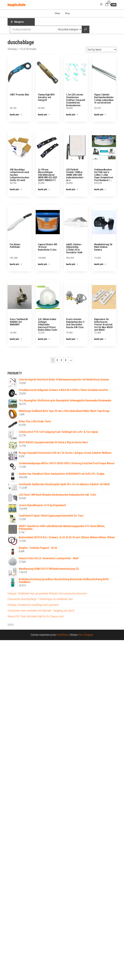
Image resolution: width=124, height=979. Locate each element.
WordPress (63, 634)
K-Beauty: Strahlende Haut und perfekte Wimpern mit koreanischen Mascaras (47, 593)
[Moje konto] (101, 4)
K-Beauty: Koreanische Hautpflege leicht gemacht (33, 604)
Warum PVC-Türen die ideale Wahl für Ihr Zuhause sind (36, 616)
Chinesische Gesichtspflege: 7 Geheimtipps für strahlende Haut (40, 599)
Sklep (57, 13)
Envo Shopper (86, 634)
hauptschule (16, 4)
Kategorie (19, 21)
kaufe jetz (14, 114)
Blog (67, 13)
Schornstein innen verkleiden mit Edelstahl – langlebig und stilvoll (41, 610)
